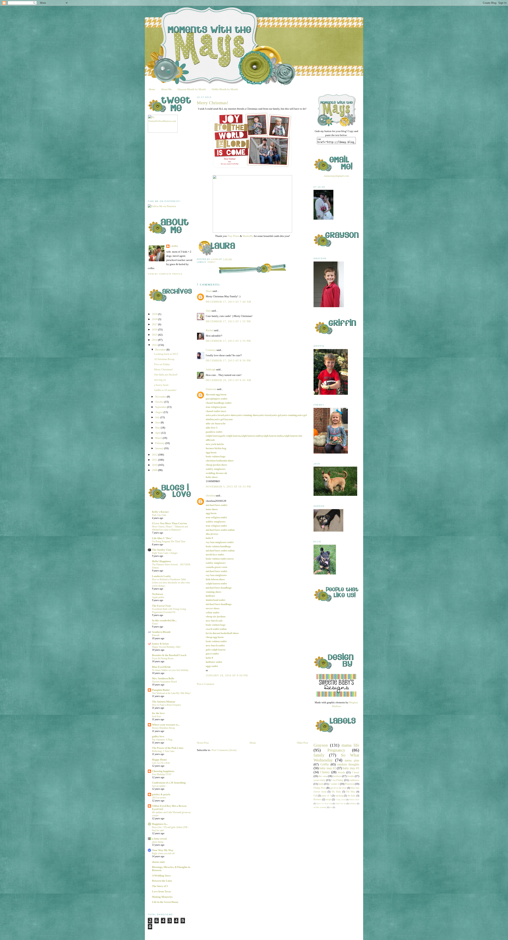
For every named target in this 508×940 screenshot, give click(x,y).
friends (341, 772)
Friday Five (320, 787)
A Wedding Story (161, 875)
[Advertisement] (177, 166)
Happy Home (159, 759)
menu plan (352, 760)
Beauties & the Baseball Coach (169, 655)
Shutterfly (247, 236)
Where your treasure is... (166, 724)
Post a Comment (205, 683)
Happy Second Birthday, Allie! (166, 647)
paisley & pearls (161, 794)
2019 (155, 314)
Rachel (209, 330)
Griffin (324, 764)
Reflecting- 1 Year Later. (163, 751)
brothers (337, 776)
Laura (174, 246)
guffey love (158, 736)
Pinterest (349, 783)
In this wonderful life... (164, 620)
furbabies (352, 803)
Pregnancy (336, 750)
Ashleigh (211, 369)
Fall (315, 795)
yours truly (319, 780)
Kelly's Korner (160, 511)
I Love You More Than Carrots (169, 523)
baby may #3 (351, 768)
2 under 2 (334, 783)
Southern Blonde (161, 631)
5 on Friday (337, 780)
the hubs (351, 795)
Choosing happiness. (163, 771)
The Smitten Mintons (163, 701)
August (159, 412)
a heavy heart (161, 384)
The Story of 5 (160, 886)
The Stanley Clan (161, 549)
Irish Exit (156, 716)
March (159, 437)
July (157, 417)
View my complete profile (165, 274)
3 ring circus (341, 799)
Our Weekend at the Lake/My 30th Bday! (171, 693)
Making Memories (162, 896)
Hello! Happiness (161, 561)
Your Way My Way (162, 850)
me (331, 807)
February (160, 443)
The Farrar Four (161, 605)
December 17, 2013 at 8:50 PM (228, 360)
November (161, 396)
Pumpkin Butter (161, 689)
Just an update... (159, 786)
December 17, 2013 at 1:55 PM (228, 321)
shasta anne (158, 861)
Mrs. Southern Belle (163, 678)
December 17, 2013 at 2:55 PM (228, 340)
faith (320, 783)
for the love (158, 713)
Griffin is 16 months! (165, 390)
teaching (339, 795)
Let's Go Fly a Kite (161, 762)
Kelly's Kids (354, 799)
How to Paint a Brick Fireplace (166, 705)
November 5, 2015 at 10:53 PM (228, 486)
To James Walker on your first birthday (170, 670)
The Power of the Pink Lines (167, 747)
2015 (155, 334)
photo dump (157, 842)
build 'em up (341, 803)
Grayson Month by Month (192, 89)
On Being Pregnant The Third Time (168, 541)
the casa (322, 776)
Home (152, 89)
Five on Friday (162, 364)
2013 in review (159, 797)
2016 (155, 329)
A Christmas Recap (164, 359)
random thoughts (348, 764)
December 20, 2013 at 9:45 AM (228, 380)
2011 (155, 459)
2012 (155, 454)
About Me (166, 89)
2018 (155, 319)
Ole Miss (350, 791)
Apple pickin (158, 597)
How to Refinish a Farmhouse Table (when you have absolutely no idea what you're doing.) (171, 582)
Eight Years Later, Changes (165, 553)
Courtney (211, 349)
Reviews (318, 799)
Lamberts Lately (161, 576)
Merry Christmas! (163, 369)
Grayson (321, 745)
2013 (155, 345)
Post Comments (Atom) (224, 750)
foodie (350, 776)
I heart (355, 772)
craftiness (354, 780)
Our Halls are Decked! (166, 374)
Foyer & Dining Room (162, 658)
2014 (155, 339)
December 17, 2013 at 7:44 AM (228, 301)
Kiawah (155, 635)
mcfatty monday (320, 807)
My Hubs (336, 791)
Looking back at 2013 (166, 353)
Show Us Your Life (324, 803)
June (158, 422)
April (158, 432)
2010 (155, 464)
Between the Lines (162, 880)
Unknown (211, 389)
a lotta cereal (159, 838)
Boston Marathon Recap (163, 728)
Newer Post (203, 742)
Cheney (325, 772)
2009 (155, 470)
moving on (160, 379)
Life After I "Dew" (162, 538)
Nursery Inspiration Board (164, 681)
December (160, 349)
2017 (155, 324)
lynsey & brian (160, 643)
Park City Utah (159, 515)
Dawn (209, 291)
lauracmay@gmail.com (336, 175)
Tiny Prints (233, 236)
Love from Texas (161, 891)
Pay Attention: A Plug (162, 739)
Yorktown (157, 594)
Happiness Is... (160, 823)
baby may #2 (327, 768)
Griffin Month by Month (225, 89)
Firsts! (155, 623)
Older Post (302, 742)
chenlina (210, 495)
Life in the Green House (165, 901)
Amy (208, 310)
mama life (350, 745)
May (158, 427)
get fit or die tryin (338, 788)
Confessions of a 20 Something (169, 782)
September (161, 406)
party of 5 (326, 795)
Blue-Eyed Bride (161, 666)
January (159, 448)
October (159, 401)
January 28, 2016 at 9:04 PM (227, 675)
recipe (328, 799)
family (212, 262)
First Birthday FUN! (161, 774)
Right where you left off (163, 853)
